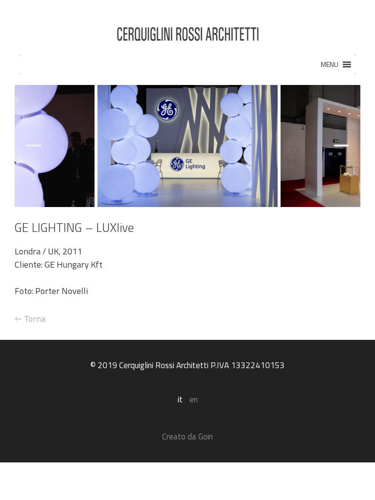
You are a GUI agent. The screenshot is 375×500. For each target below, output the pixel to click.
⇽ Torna (30, 318)
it (180, 399)
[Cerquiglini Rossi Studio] (187, 31)
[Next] (337, 146)
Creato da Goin (187, 436)
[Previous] (38, 146)
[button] (329, 64)
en (193, 399)
